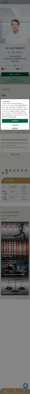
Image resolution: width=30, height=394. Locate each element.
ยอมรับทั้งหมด (15, 120)
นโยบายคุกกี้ (12, 117)
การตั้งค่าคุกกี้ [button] (15, 125)
